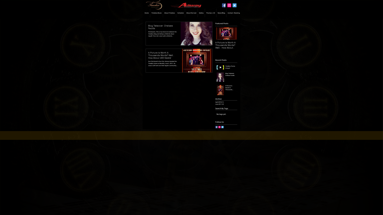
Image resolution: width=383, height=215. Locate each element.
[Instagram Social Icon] (229, 5)
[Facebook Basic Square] (216, 127)
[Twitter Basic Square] (222, 127)
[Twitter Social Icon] (234, 5)
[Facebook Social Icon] (224, 5)
